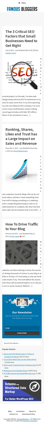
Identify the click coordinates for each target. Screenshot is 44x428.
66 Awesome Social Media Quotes (16, 371)
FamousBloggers (23, 419)
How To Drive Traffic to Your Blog (21, 226)
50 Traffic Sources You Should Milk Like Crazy (20, 373)
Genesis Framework (30, 421)
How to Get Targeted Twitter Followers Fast (20, 365)
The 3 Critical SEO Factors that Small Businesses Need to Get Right (21, 38)
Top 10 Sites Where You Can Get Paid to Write (20, 359)
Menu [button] (23, 3)
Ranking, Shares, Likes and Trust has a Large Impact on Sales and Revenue (21, 136)
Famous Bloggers (22, 9)
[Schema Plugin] (22, 400)
